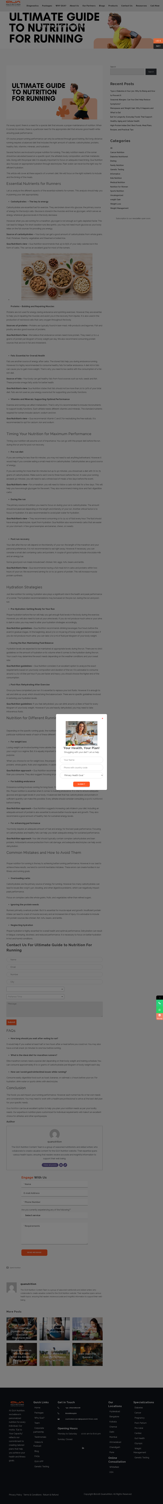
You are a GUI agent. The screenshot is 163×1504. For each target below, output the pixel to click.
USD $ (157, 41)
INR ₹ (156, 46)
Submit (81, 784)
